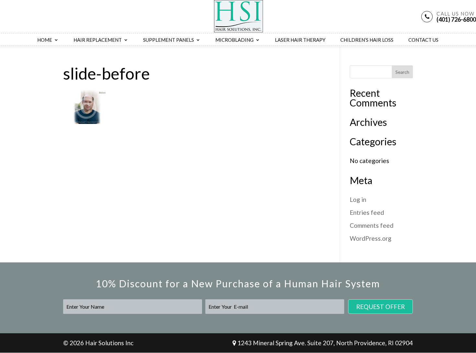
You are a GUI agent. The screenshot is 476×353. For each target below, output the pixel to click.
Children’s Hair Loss (366, 40)
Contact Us (423, 40)
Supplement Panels (168, 40)
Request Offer (380, 306)
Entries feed (367, 212)
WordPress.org (370, 238)
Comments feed (371, 225)
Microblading (234, 40)
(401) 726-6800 (456, 17)
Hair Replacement (98, 40)
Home (44, 40)
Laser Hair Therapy (300, 40)
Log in (358, 199)
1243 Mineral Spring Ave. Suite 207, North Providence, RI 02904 (324, 343)
